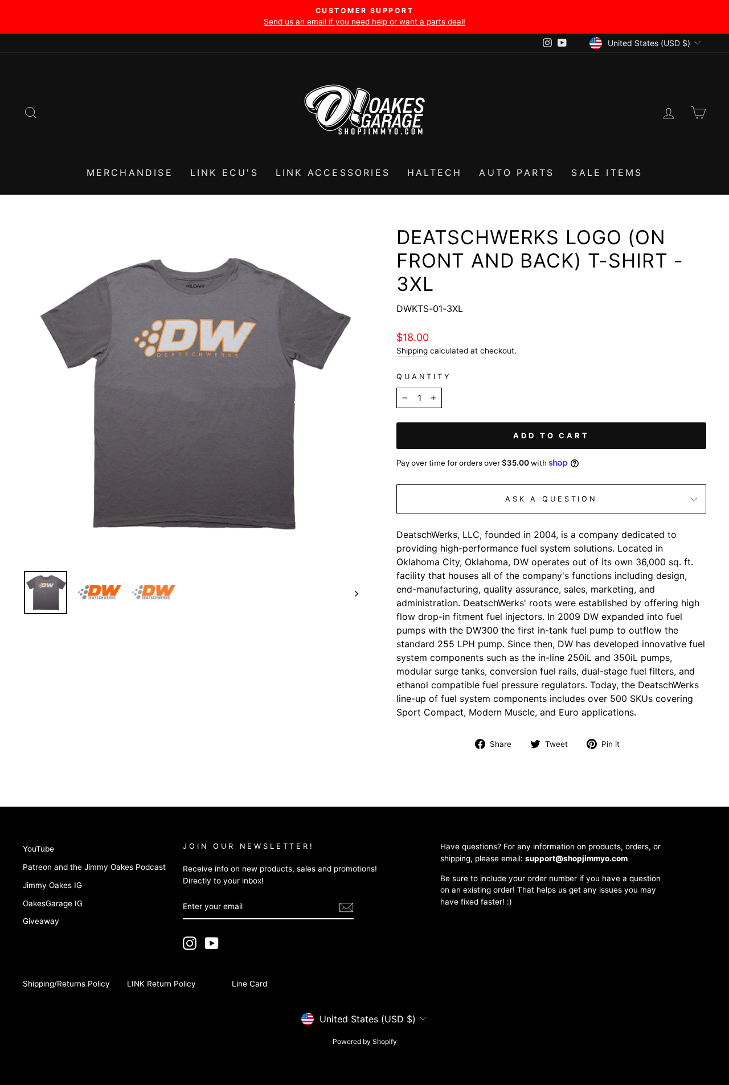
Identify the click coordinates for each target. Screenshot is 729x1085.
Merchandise (130, 172)
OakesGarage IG (53, 903)
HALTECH (434, 172)
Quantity (424, 376)
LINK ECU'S (224, 172)
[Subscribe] (346, 907)
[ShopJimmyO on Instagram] (189, 943)
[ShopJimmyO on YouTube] (212, 943)
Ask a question (551, 499)
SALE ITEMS (606, 172)
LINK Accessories (333, 172)
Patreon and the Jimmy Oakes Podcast (94, 867)
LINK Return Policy (161, 983)
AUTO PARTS (516, 172)
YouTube (38, 848)
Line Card (249, 983)
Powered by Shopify (365, 1041)
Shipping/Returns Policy (66, 983)
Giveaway (41, 921)
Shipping (412, 350)
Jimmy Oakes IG (52, 885)
